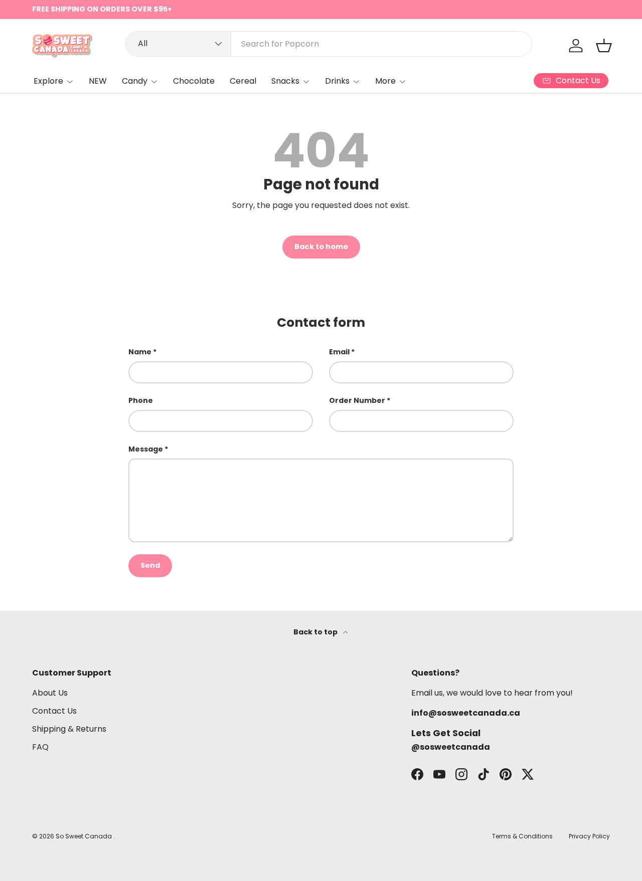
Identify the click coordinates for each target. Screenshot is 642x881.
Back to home (321, 247)
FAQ (40, 747)
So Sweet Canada (84, 836)
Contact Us (54, 711)
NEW (98, 81)
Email (339, 352)
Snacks (285, 81)
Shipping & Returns (69, 729)
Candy (134, 81)
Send (150, 565)
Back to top (316, 632)
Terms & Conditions (522, 836)
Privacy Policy (589, 836)
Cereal (243, 81)
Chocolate (194, 81)
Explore (48, 81)
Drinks (337, 81)
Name (139, 352)
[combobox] (329, 44)
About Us (50, 693)
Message (145, 449)
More (385, 81)
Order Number (357, 400)
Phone (140, 400)
